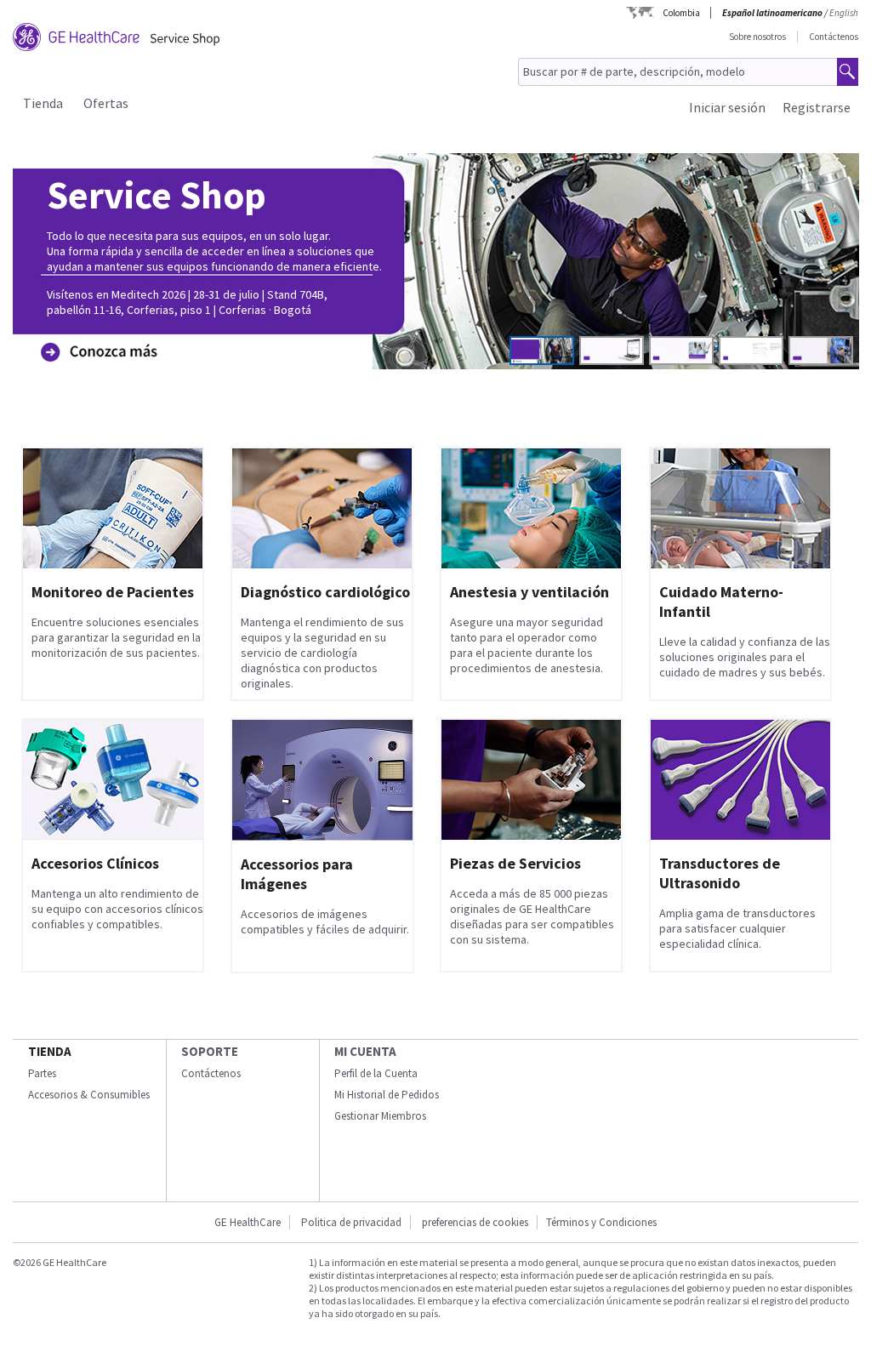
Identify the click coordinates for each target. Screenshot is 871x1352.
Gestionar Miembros (380, 1116)
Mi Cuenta (365, 1051)
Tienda (43, 102)
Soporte (209, 1051)
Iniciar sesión (727, 107)
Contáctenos (833, 37)
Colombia (681, 13)
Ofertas (105, 102)
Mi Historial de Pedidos (386, 1094)
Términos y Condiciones (601, 1222)
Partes (42, 1073)
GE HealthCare (247, 1222)
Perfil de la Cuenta (376, 1073)
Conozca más (95, 325)
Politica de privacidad (351, 1222)
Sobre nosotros (757, 37)
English (843, 13)
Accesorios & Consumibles (89, 1094)
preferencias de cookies (475, 1222)
